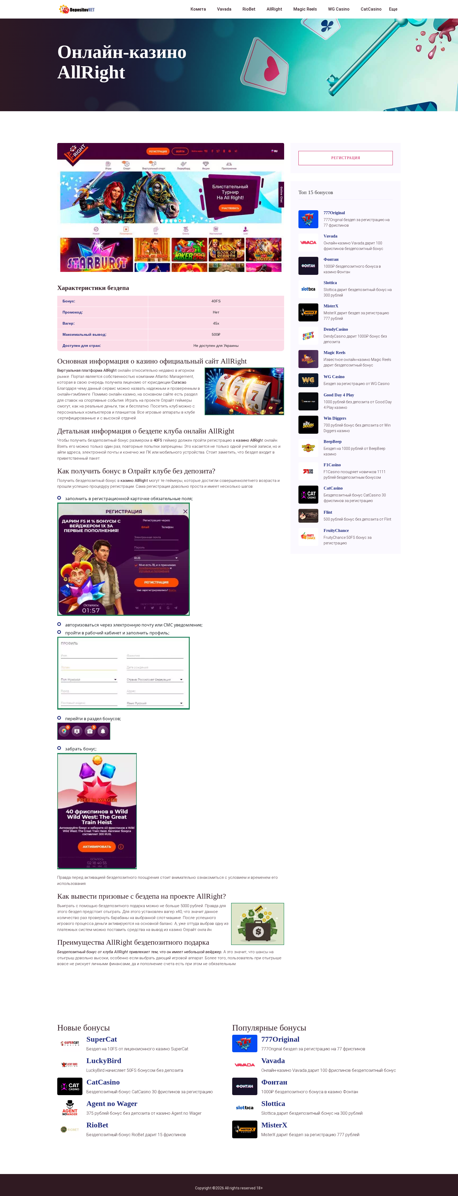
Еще (393, 9)
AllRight (274, 9)
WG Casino (339, 9)
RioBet (249, 9)
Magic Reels (305, 9)
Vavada (224, 9)
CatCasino (371, 9)
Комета (198, 9)
